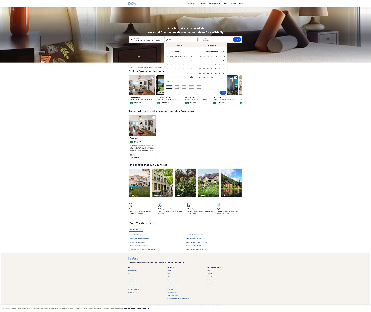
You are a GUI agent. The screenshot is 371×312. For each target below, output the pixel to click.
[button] (191, 61)
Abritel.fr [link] (209, 273)
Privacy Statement (129, 308)
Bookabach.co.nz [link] (211, 280)
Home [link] (130, 67)
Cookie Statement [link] (172, 292)
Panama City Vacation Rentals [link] (194, 235)
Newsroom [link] (170, 280)
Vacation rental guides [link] (133, 283)
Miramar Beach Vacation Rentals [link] (139, 246)
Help (225, 3)
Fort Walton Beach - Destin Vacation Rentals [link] (142, 249)
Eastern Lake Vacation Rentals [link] (138, 235)
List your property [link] (132, 270)
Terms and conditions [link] (173, 286)
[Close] (368, 308)
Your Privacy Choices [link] (172, 295)
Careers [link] (169, 273)
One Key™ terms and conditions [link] (175, 283)
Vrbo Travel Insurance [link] (133, 289)
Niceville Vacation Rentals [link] (193, 246)
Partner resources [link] (132, 280)
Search (237, 39)
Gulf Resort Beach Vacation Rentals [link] (196, 242)
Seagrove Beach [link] (158, 67)
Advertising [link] (131, 292)
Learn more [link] (220, 215)
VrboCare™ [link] (130, 273)
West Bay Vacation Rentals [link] (137, 242)
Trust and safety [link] (132, 277)
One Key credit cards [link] (133, 286)
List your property (215, 3)
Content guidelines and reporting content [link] (178, 298)
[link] (152, 77)
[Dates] (180, 39)
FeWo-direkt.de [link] (211, 277)
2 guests (206, 40)
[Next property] (240, 90)
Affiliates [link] (169, 277)
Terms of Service (143, 308)
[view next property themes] (242, 182)
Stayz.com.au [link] (210, 283)
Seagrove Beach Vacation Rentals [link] (196, 249)
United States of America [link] (140, 67)
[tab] (180, 45)
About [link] (169, 270)
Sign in (241, 3)
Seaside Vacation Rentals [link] (193, 238)
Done (223, 93)
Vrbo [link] (208, 270)
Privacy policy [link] (171, 289)
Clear (216, 93)
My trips (233, 3)
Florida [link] (150, 67)
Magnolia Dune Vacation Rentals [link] (139, 238)
